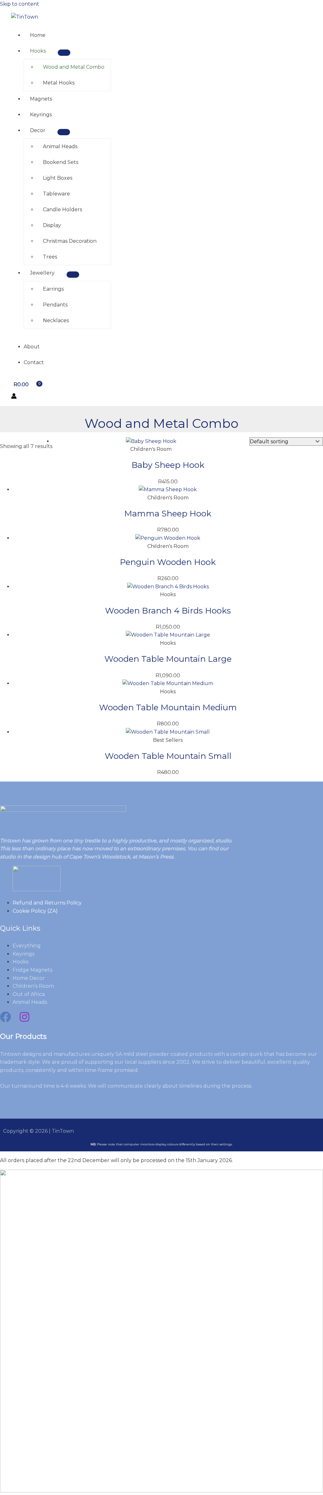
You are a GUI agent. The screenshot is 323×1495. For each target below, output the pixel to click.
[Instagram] (24, 1021)
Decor (37, 130)
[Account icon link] (14, 397)
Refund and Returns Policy (47, 903)
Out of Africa (29, 994)
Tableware (56, 194)
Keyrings (41, 115)
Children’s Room (33, 986)
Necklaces (56, 320)
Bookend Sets (60, 162)
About (32, 347)
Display (52, 225)
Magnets (41, 99)
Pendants (55, 305)
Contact (34, 362)
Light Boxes (57, 178)
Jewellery (42, 273)
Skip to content (19, 4)
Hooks (38, 51)
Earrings (53, 289)
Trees (50, 257)
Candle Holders (62, 209)
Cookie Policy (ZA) (35, 911)
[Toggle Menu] (64, 52)
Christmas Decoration (70, 241)
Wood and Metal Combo (73, 67)
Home (37, 35)
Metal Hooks (58, 83)
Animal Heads (60, 146)
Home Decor (29, 978)
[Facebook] (5, 1021)
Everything (27, 946)
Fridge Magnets (32, 970)
